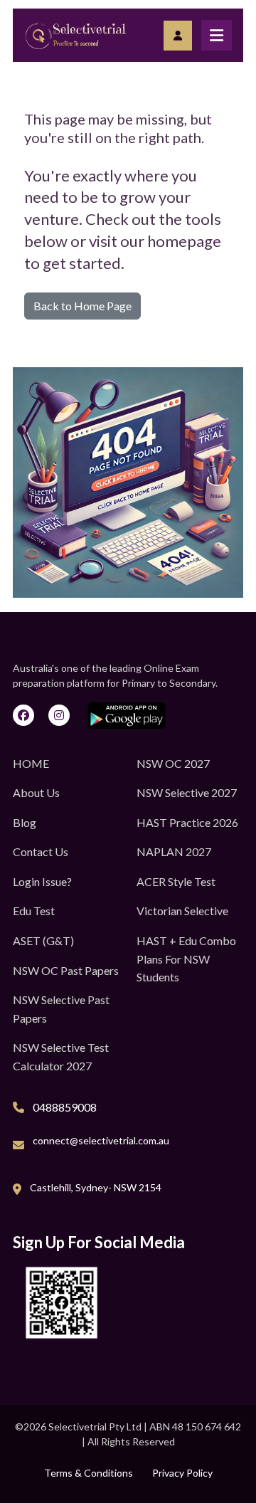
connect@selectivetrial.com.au (101, 1140)
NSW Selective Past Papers (61, 1009)
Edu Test (34, 910)
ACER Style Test (176, 881)
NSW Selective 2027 (187, 792)
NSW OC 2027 (173, 763)
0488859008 (65, 1107)
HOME (31, 763)
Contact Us (40, 851)
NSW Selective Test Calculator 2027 (61, 1056)
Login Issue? (42, 881)
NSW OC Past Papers (66, 970)
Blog (24, 822)
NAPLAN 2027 (174, 851)
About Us (36, 792)
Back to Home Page (82, 305)
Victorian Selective (182, 910)
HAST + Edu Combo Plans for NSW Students (186, 958)
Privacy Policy (182, 1473)
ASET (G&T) (43, 940)
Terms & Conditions (88, 1473)
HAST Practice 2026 (187, 822)
